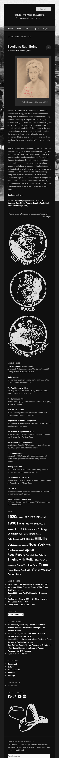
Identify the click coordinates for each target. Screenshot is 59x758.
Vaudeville (17, 205)
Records (11, 672)
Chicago (42, 529)
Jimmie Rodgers (22, 545)
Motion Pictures (26, 203)
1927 (26, 517)
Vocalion (46, 570)
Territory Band (30, 565)
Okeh (11, 550)
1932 (27, 523)
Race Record (16, 554)
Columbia (11, 203)
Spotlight (18, 200)
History (11, 666)
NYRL (48, 545)
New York (36, 544)
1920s (31, 200)
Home (10, 28)
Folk (25, 539)
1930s (37, 200)
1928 (32, 517)
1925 (21, 517)
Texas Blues (14, 570)
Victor (36, 569)
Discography (13, 664)
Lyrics (36, 28)
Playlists (46, 28)
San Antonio (40, 555)
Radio (42, 203)
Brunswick (31, 529)
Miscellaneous (14, 669)
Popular (36, 203)
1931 (21, 523)
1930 (43, 517)
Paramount (18, 550)
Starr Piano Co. (41, 560)
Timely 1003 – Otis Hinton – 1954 (21, 604)
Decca (38, 534)
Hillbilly (41, 538)
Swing (20, 565)
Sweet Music (12, 565)
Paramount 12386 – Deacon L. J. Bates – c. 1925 (28, 584)
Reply (25, 205)
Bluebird (11, 529)
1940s (37, 523)
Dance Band (29, 533)
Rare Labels (30, 555)
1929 (38, 517)
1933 (31, 523)
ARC (42, 200)
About (19, 28)
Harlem (31, 539)
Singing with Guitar (21, 559)
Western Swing (14, 573)
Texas (43, 564)
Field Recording (15, 539)
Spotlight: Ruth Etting (22, 46)
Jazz (17, 203)
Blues (19, 528)
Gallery (27, 28)
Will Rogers (47, 216)
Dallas (21, 534)
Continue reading (15, 195)
